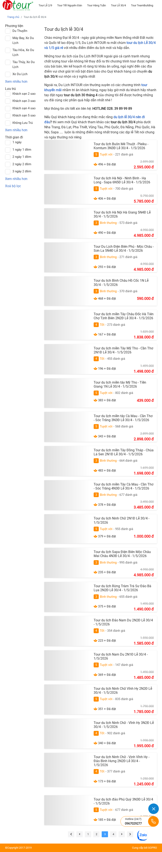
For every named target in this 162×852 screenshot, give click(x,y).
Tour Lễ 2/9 (45, 5)
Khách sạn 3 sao (24, 101)
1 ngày (17, 142)
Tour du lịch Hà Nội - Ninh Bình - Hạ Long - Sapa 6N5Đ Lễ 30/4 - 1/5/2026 (122, 180)
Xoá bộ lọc (13, 186)
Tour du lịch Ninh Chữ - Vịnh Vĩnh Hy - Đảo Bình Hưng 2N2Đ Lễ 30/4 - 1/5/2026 (121, 761)
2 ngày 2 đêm (21, 164)
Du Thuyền (19, 31)
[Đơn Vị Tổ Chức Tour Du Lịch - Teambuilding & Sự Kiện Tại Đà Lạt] (18, 5)
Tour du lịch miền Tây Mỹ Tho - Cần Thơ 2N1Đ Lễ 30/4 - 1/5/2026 (123, 350)
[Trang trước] (79, 834)
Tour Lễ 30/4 (118, 5)
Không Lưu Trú (22, 123)
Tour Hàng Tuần (96, 5)
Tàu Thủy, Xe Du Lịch (23, 64)
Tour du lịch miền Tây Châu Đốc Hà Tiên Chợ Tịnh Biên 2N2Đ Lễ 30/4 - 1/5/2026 (124, 316)
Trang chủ (13, 17)
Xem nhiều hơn (16, 82)
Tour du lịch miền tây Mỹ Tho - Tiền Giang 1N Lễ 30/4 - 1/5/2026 (120, 384)
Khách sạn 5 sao (24, 115)
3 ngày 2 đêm (21, 171)
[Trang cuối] (130, 834)
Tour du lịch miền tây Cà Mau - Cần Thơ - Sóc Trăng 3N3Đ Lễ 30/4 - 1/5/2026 (123, 418)
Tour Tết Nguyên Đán (69, 5)
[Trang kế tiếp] (121, 834)
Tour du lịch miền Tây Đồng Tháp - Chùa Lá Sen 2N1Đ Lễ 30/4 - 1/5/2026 (124, 452)
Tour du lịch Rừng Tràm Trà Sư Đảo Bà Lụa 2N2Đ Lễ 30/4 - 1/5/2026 (122, 588)
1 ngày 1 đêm (21, 149)
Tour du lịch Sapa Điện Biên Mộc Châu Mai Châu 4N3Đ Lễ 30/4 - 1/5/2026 (122, 554)
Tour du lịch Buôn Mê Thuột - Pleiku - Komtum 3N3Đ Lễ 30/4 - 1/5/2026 (121, 146)
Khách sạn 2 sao (24, 94)
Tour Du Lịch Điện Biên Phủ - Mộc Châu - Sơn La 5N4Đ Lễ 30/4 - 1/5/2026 (124, 249)
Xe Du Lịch (19, 74)
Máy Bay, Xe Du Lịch (23, 40)
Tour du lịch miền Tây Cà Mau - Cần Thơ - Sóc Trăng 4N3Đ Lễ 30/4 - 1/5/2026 (123, 486)
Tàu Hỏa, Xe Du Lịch (23, 52)
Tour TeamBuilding (142, 5)
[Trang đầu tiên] (71, 834)
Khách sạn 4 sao (24, 108)
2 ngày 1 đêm (21, 157)
